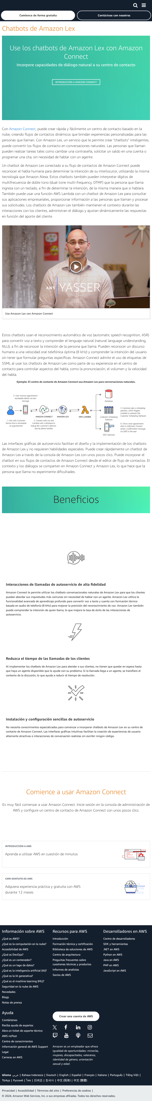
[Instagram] (93, 1028)
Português (116, 1075)
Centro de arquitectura (66, 954)
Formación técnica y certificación (73, 944)
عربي (15, 1075)
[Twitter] (58, 1028)
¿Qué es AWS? (10, 938)
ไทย (28, 1080)
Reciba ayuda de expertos (17, 1025)
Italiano (102, 1075)
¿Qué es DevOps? (12, 954)
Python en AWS (112, 954)
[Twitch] (58, 1035)
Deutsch (51, 1075)
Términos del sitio (48, 1090)
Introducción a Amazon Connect (76, 82)
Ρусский (18, 1080)
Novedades (8, 991)
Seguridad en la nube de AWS (20, 986)
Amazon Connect (22, 129)
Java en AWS (111, 959)
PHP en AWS (111, 965)
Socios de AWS (62, 974)
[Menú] (144, 4)
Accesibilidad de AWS (15, 949)
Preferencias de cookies (76, 1090)
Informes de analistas (66, 969)
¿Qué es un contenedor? (16, 959)
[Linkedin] (82, 1028)
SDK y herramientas (115, 944)
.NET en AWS (111, 949)
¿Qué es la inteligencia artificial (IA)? (24, 970)
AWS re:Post (9, 1036)
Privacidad (8, 1090)
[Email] (93, 1035)
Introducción (60, 938)
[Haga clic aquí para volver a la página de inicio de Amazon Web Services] (10, 5)
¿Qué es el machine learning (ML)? (23, 981)
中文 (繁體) (80, 1080)
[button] (38, 15)
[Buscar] (135, 4)
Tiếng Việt (132, 1075)
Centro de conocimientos (17, 1041)
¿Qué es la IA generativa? (17, 975)
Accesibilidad (26, 1090)
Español (76, 1075)
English (63, 1075)
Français (89, 1075)
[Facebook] (70, 1028)
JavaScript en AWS (114, 970)
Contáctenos (9, 1020)
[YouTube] (70, 1035)
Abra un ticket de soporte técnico (22, 1030)
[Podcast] (82, 1035)
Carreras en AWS (12, 1057)
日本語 (38, 1080)
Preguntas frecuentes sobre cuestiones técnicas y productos (72, 962)
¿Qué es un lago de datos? (18, 965)
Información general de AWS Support (25, 1046)
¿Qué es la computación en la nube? (24, 944)
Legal (5, 1052)
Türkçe (6, 1080)
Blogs (5, 997)
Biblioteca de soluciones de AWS (73, 949)
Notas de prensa (12, 1002)
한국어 (50, 1080)
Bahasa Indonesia (32, 1075)
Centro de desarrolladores (119, 938)
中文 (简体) (63, 1080)
